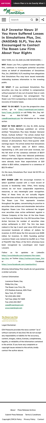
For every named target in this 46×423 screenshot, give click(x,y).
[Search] (31, 19)
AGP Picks (5, 3)
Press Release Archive (27, 410)
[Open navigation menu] (4, 20)
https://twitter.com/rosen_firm (31, 258)
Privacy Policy (29, 419)
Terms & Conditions (33, 415)
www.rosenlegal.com (13, 308)
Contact (40, 419)
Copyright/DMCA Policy (12, 419)
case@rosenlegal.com (11, 118)
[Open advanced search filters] (36, 19)
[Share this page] (42, 20)
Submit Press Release (14, 415)
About (12, 410)
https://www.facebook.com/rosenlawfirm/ (19, 264)
